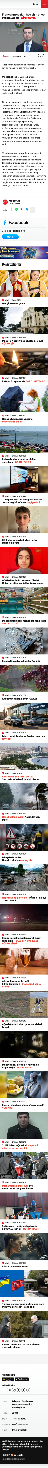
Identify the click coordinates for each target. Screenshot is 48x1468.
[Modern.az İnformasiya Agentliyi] (12, 1368)
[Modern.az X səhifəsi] (28, 1390)
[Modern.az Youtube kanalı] (18, 1390)
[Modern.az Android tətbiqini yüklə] (8, 1379)
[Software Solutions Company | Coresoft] (17, 1455)
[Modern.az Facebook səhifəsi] (4, 1390)
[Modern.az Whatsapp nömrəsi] (23, 1390)
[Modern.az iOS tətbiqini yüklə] (22, 1379)
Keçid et (10, 236)
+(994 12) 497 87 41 (20, 1418)
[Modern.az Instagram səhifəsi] (9, 1390)
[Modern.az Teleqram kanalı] (14, 1390)
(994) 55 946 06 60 (20, 1424)
